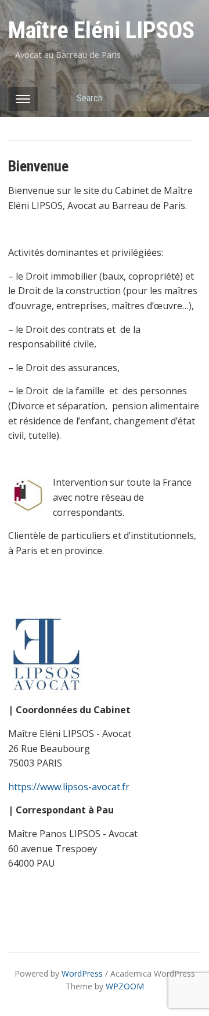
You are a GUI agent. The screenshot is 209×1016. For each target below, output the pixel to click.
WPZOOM (125, 986)
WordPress (82, 973)
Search (186, 97)
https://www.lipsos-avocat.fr (68, 786)
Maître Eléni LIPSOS (101, 30)
